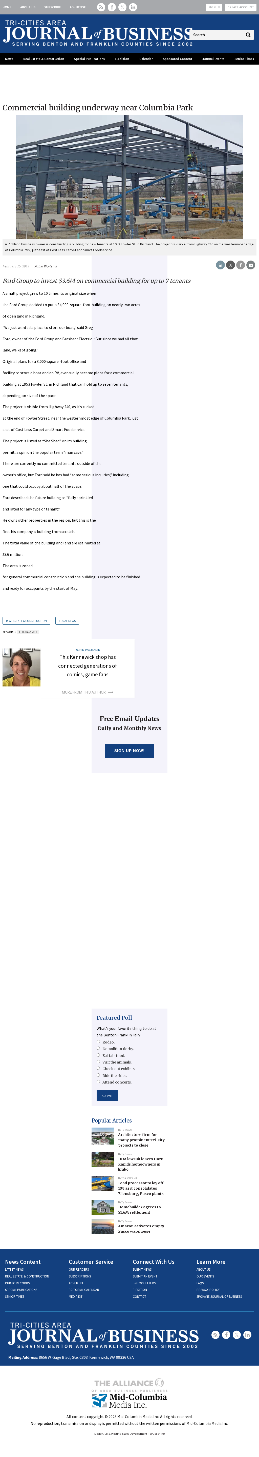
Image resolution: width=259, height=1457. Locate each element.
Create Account (240, 7)
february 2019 (28, 632)
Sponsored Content (177, 59)
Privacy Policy (208, 1290)
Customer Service (91, 1261)
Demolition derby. (118, 1049)
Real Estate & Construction (43, 59)
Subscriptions (80, 1276)
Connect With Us (154, 1261)
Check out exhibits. (118, 1069)
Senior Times (244, 59)
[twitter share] (230, 265)
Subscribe (52, 7)
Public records (17, 1283)
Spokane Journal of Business (219, 1296)
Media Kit (75, 1296)
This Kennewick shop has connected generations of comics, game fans (87, 666)
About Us (27, 7)
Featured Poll (114, 1017)
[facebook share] (240, 265)
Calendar (146, 59)
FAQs (200, 1283)
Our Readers (79, 1269)
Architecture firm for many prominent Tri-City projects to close (141, 1139)
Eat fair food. (113, 1055)
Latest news (14, 1269)
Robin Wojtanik (45, 266)
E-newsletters (144, 1283)
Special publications (21, 1290)
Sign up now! (129, 751)
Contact (139, 1296)
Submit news (142, 1269)
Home (7, 7)
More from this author (84, 692)
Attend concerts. (117, 1082)
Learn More (211, 1261)
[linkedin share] (220, 265)
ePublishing (157, 1433)
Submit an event (145, 1276)
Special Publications (89, 59)
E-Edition (122, 59)
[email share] (250, 265)
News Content (23, 1261)
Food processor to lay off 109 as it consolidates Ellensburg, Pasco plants (141, 1188)
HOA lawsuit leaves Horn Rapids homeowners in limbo (140, 1164)
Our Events (205, 1276)
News (9, 59)
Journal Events (213, 59)
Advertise (78, 7)
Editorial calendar (84, 1290)
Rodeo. (108, 1042)
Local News (67, 621)
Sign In (214, 7)
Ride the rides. (114, 1075)
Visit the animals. (117, 1062)
